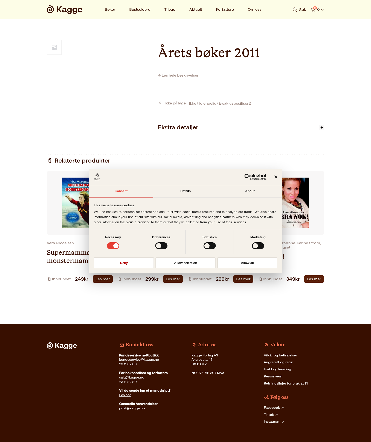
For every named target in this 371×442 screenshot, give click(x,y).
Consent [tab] (121, 191)
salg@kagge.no (131, 377)
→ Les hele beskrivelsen (178, 75)
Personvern (273, 376)
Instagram (272, 421)
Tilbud (169, 9)
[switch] (161, 245)
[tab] (241, 127)
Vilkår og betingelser (280, 355)
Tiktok (269, 415)
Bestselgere (139, 9)
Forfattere (225, 9)
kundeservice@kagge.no (139, 360)
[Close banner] (275, 176)
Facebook (272, 408)
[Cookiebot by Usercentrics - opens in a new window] (247, 177)
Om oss (255, 9)
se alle (285, 23)
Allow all (247, 263)
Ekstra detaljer (178, 127)
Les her (125, 395)
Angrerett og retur (278, 362)
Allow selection (185, 263)
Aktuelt (195, 9)
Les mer (103, 279)
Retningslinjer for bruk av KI (286, 383)
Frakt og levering (277, 369)
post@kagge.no (132, 408)
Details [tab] (185, 191)
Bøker (110, 9)
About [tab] (250, 191)
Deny (124, 263)
